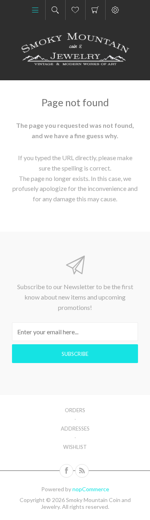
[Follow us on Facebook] (66, 471)
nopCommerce (90, 489)
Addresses (75, 428)
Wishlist (75, 447)
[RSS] (82, 471)
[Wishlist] (75, 10)
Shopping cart (95, 10)
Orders (75, 410)
